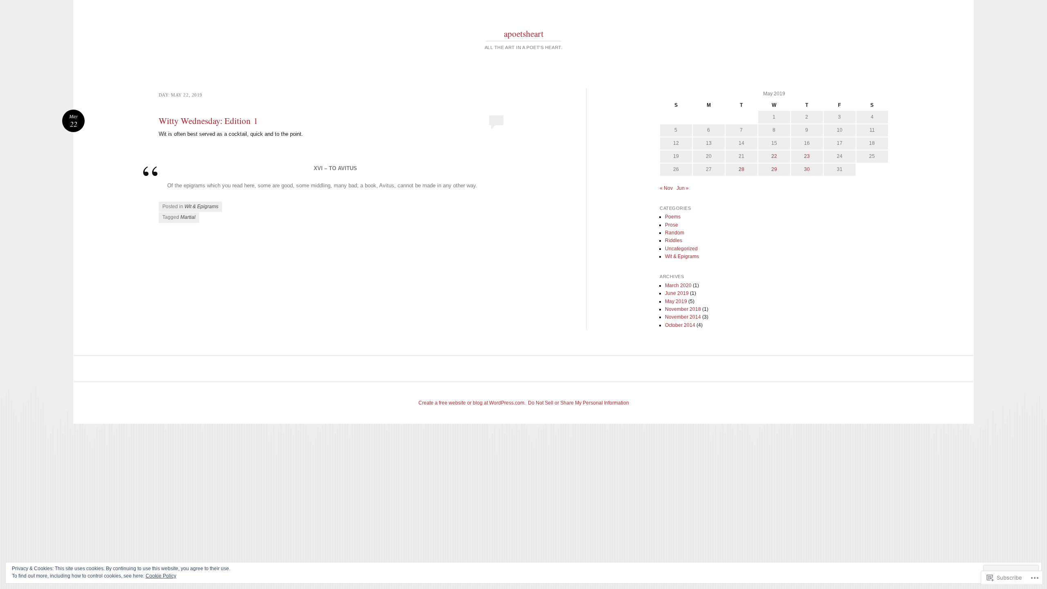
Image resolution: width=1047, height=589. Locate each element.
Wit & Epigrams (201, 206)
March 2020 (678, 285)
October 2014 (680, 325)
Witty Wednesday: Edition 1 (208, 120)
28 (741, 169)
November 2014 (683, 317)
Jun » (682, 188)
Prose (671, 225)
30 (807, 169)
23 (807, 156)
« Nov (666, 188)
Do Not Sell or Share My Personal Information (578, 403)
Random (674, 233)
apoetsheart (524, 33)
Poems (673, 217)
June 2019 (677, 293)
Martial (187, 217)
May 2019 (676, 301)
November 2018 (683, 309)
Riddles (673, 240)
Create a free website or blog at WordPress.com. (472, 403)
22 (774, 156)
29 (774, 169)
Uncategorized (681, 249)
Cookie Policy (161, 576)
